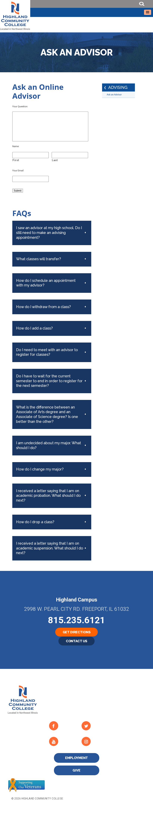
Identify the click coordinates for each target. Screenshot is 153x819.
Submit (17, 190)
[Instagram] (94, 741)
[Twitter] (94, 726)
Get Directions (76, 632)
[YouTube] (62, 741)
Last (55, 160)
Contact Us (76, 641)
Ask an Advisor (114, 94)
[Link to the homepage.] (76, 15)
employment (76, 758)
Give (76, 770)
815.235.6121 (76, 620)
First (16, 160)
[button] (147, 12)
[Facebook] (62, 726)
